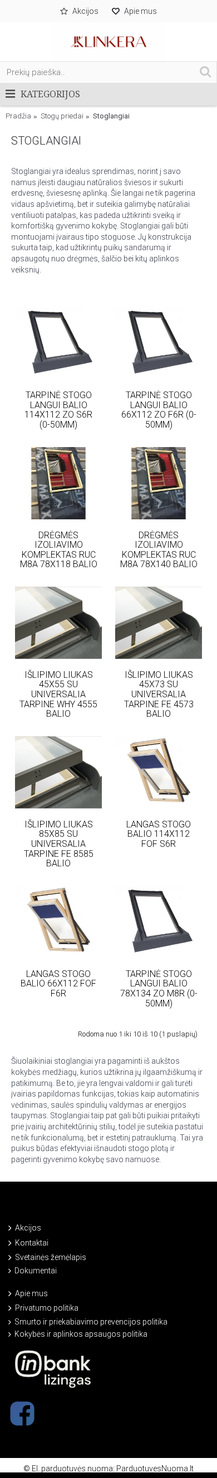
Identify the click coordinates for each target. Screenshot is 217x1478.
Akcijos (28, 1227)
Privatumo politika (46, 1307)
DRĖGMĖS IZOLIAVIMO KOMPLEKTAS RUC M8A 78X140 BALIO (159, 550)
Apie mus (31, 1293)
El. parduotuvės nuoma (72, 1468)
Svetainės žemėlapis (50, 1257)
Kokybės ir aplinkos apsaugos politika (80, 1334)
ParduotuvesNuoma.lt (155, 1468)
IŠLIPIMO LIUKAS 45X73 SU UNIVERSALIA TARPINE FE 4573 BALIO (159, 694)
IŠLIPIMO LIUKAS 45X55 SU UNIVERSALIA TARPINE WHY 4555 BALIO (58, 694)
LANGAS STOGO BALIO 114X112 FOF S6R (158, 834)
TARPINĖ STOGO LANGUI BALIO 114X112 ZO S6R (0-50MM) (58, 410)
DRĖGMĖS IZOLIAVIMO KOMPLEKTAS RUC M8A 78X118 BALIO (58, 550)
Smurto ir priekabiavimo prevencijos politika (90, 1321)
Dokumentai (35, 1270)
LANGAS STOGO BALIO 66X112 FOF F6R (58, 984)
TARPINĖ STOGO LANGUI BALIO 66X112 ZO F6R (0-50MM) (158, 410)
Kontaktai (31, 1242)
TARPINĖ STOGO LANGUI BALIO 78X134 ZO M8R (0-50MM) (159, 989)
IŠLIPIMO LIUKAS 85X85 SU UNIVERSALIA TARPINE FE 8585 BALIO (58, 844)
